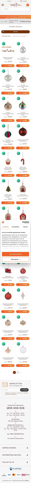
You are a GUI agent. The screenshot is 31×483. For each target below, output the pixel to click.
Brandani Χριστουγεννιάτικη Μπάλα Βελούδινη (8, 141)
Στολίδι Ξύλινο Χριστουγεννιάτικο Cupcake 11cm (8, 168)
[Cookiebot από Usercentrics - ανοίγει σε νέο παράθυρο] (22, 222)
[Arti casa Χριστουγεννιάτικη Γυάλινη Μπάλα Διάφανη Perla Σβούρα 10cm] (8, 76)
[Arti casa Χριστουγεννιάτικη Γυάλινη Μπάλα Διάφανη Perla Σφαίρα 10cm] (23, 49)
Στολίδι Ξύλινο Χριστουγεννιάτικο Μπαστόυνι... (23, 168)
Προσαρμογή (14, 259)
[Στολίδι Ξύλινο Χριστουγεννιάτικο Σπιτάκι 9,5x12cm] (23, 186)
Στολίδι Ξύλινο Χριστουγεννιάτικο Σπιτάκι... (23, 195)
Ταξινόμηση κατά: (6, 36)
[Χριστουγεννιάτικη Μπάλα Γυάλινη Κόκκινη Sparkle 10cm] (23, 131)
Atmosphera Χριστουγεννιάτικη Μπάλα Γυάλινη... (22, 277)
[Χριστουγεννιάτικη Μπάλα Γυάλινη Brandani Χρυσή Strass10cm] (23, 322)
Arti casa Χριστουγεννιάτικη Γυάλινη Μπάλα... (23, 59)
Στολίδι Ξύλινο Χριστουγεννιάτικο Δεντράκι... (8, 196)
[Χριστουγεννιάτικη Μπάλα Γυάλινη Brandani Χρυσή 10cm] (8, 349)
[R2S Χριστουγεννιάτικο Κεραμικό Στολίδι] (8, 49)
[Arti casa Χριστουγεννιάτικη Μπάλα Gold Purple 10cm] (23, 76)
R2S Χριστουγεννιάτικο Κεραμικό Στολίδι (8, 58)
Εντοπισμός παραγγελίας (16, 438)
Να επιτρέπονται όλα (15, 254)
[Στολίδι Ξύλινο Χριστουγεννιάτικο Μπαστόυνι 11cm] (23, 158)
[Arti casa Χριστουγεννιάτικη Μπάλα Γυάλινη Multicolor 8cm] (23, 103)
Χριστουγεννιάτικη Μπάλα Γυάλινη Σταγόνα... (22, 305)
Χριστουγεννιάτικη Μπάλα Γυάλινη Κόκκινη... (22, 140)
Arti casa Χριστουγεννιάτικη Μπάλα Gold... (22, 86)
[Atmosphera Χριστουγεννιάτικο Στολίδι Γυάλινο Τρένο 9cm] (8, 268)
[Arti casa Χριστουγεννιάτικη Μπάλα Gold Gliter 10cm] (8, 103)
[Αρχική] (1, 21)
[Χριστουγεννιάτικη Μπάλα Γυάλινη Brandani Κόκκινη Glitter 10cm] (8, 295)
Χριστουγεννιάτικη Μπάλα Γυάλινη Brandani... (8, 305)
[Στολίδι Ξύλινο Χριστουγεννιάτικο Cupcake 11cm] (8, 158)
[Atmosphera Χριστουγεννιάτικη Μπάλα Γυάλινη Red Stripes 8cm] (23, 268)
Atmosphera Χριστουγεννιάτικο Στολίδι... (8, 277)
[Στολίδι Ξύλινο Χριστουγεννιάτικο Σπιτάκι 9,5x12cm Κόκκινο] (23, 213)
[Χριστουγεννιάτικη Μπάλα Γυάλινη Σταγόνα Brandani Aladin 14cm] (23, 295)
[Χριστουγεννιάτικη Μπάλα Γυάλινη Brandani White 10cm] (23, 349)
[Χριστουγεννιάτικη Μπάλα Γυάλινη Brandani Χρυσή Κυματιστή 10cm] (8, 322)
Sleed (26, 480)
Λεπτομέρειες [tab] (15, 226)
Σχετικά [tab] (25, 226)
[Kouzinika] (15, 5)
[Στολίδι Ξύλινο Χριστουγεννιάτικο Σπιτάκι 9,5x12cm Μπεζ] (8, 213)
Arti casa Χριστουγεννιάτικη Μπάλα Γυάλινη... (22, 113)
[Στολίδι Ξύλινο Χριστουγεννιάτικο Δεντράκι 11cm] (8, 186)
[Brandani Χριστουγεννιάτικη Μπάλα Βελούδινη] (8, 131)
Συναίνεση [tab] (6, 226)
